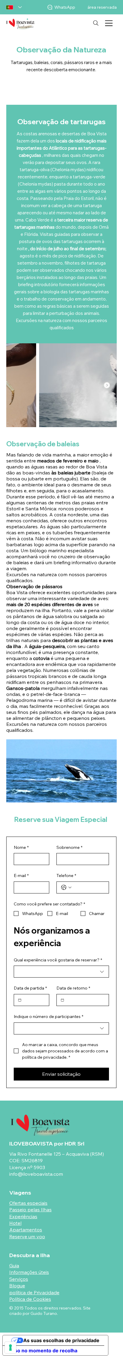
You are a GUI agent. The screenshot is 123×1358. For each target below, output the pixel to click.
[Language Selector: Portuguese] (14, 7)
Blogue (17, 1286)
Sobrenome (69, 847)
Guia (14, 1266)
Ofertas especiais (28, 1203)
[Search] (96, 23)
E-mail (21, 875)
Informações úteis (29, 1272)
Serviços (18, 1279)
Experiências (23, 1216)
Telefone (66, 875)
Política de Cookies (30, 1299)
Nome (21, 847)
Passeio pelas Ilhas (30, 1210)
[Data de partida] (20, 1000)
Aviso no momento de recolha (42, 1351)
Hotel (15, 1223)
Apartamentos (25, 1230)
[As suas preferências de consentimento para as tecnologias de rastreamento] (10, 1347)
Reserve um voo (27, 1236)
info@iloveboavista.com (36, 1174)
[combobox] (61, 972)
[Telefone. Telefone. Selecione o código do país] (66, 887)
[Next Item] (107, 385)
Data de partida (30, 988)
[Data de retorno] (62, 1000)
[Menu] (109, 23)
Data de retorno (73, 988)
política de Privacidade (34, 1292)
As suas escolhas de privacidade (61, 1340)
